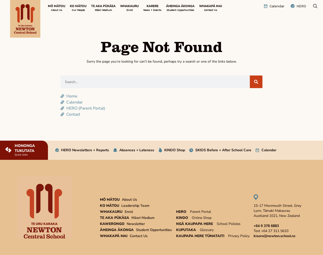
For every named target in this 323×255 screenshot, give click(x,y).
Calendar (268, 150)
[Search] (256, 81)
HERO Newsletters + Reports (85, 150)
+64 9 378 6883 (266, 225)
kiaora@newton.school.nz (274, 236)
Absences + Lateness (136, 150)
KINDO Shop (174, 150)
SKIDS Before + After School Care (223, 150)
